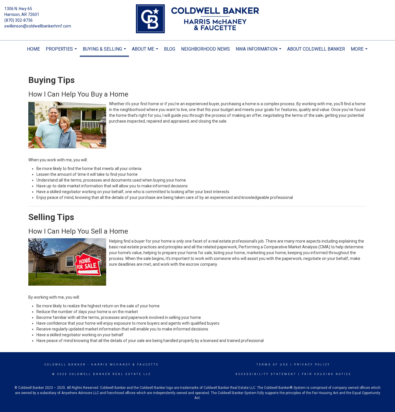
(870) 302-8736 (18, 20)
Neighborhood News (205, 49)
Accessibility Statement (265, 374)
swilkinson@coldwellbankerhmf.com (37, 26)
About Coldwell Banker (316, 49)
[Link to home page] (197, 19)
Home (33, 49)
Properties (62, 52)
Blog (169, 49)
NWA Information (259, 52)
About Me (146, 52)
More (360, 52)
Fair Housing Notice (326, 374)
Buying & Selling (105, 51)
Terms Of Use (272, 364)
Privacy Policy (312, 364)
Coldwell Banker (65, 364)
